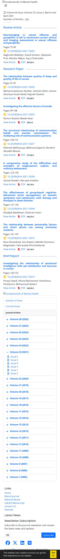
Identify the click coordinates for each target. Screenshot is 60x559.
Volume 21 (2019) (19, 385)
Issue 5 (14, 360)
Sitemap (8, 509)
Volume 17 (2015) (19, 411)
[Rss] (29, 543)
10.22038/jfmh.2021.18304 (21, 208)
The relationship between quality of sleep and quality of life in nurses (30, 77)
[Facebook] (7, 543)
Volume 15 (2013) (19, 424)
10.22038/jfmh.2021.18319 (21, 276)
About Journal (11, 496)
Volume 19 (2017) (19, 398)
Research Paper (13, 69)
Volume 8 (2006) (18, 470)
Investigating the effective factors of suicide (27, 106)
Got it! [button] (53, 554)
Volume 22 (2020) (19, 378)
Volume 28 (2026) (19, 319)
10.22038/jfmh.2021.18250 (21, 87)
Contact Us (10, 506)
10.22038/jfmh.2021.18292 (21, 51)
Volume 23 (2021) (19, 352)
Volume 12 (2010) (19, 444)
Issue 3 (14, 366)
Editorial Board (12, 499)
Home (7, 492)
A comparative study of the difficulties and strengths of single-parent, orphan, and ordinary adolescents (30, 166)
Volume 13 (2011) (19, 437)
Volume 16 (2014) (19, 418)
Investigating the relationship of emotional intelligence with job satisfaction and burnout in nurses (30, 266)
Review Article (12, 27)
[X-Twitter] (15, 543)
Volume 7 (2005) (18, 477)
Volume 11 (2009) (19, 450)
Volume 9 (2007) (18, 464)
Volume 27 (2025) (19, 325)
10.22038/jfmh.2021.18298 (21, 176)
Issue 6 (14, 356)
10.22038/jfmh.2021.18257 (21, 143)
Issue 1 (14, 370)
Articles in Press (14, 300)
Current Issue (13, 306)
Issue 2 (14, 373)
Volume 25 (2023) (19, 339)
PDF (27, 62)
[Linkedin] (22, 543)
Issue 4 (14, 363)
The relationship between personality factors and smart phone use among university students (30, 227)
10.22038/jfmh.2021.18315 (21, 238)
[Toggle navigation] (29, 6)
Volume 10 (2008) (19, 457)
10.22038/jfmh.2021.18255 (21, 114)
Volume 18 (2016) (19, 405)
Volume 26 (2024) (19, 332)
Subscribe (48, 535)
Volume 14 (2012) (19, 431)
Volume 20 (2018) (19, 391)
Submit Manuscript (14, 502)
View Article (9, 62)
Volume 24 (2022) (19, 345)
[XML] (16, 15)
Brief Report (11, 256)
